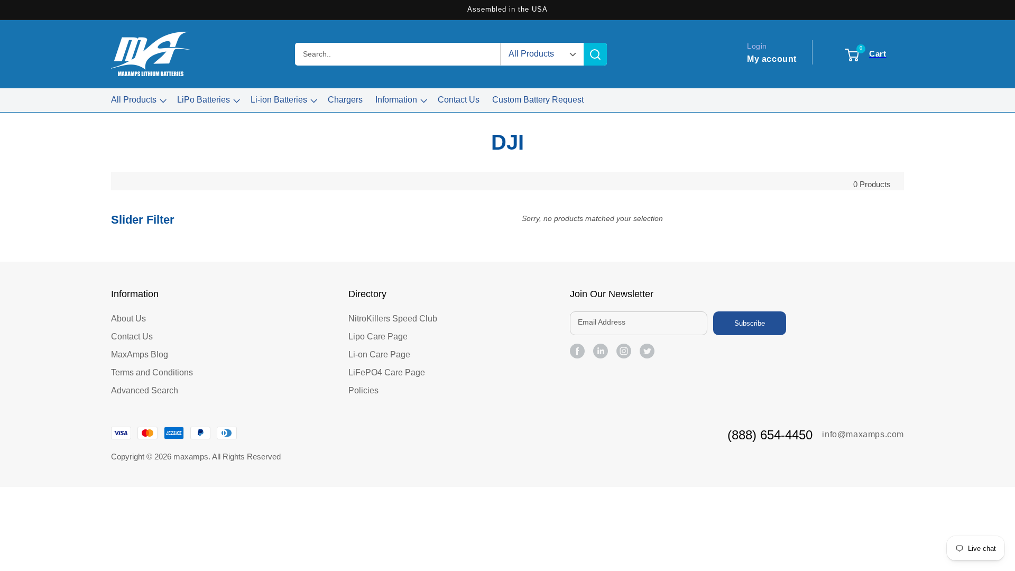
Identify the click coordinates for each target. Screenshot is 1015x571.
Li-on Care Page (379, 354)
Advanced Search (144, 390)
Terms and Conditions (152, 372)
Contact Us (132, 336)
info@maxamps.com (863, 434)
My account (772, 58)
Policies (363, 390)
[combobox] (398, 54)
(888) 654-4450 (770, 435)
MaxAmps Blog (139, 354)
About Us (128, 318)
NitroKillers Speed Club (392, 318)
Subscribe (749, 323)
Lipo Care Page (378, 336)
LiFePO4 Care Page (386, 372)
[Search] (595, 54)
